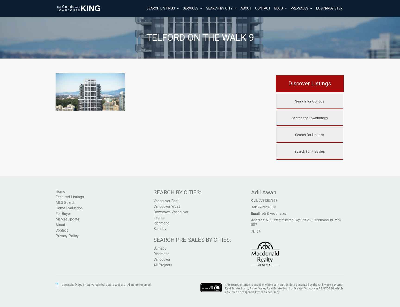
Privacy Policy (67, 236)
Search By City (219, 8)
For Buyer (63, 213)
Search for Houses (309, 135)
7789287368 (268, 200)
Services (190, 8)
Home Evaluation (69, 208)
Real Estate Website (112, 284)
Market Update (67, 219)
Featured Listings (70, 197)
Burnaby (159, 228)
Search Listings (161, 8)
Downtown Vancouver (170, 212)
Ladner (159, 217)
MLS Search (65, 202)
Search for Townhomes (310, 118)
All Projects (162, 265)
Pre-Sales (299, 8)
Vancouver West (166, 206)
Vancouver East (165, 201)
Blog (278, 8)
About (246, 8)
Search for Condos (309, 101)
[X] (253, 231)
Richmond (161, 223)
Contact (263, 8)
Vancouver (161, 259)
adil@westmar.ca (274, 213)
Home (60, 191)
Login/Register (329, 8)
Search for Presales (309, 151)
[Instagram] (258, 231)
